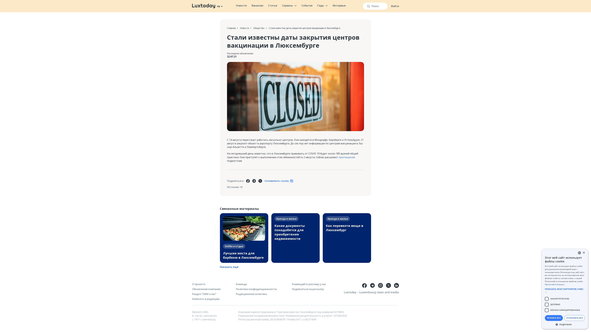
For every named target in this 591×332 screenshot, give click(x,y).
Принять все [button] (554, 318)
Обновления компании (206, 289)
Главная (231, 28)
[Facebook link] (364, 285)
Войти (395, 6)
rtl (241, 187)
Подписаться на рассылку (308, 289)
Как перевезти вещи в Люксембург (344, 228)
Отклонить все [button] (574, 318)
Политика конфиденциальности (256, 289)
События (307, 5)
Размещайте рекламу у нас (309, 284)
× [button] (584, 253)
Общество (258, 28)
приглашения (347, 157)
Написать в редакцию (206, 299)
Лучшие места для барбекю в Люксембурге (243, 255)
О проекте (198, 284)
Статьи (272, 5)
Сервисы (287, 5)
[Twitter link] (388, 285)
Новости (241, 5)
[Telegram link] (372, 285)
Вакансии (257, 5)
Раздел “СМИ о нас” (204, 294)
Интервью (339, 5)
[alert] (565, 289)
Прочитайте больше (554, 284)
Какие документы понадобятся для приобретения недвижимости (289, 232)
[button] (565, 290)
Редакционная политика (251, 294)
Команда (241, 284)
